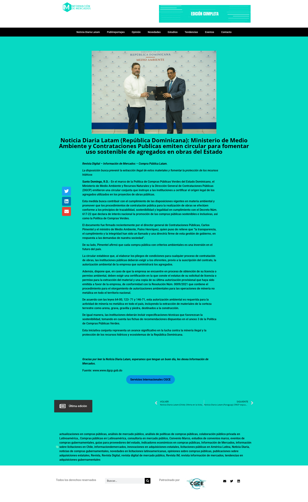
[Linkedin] (66, 201)
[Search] (147, 481)
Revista (95, 455)
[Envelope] (66, 211)
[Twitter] (66, 191)
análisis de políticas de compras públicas (171, 434)
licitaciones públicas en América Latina (205, 447)
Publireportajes (116, 32)
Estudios (173, 32)
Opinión (136, 32)
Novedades (154, 32)
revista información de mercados (202, 455)
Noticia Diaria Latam (88, 32)
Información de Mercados (217, 442)
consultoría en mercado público (148, 438)
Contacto (226, 32)
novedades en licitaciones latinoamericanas (138, 451)
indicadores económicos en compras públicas (170, 442)
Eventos (209, 32)
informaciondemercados (110, 447)
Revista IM (173, 455)
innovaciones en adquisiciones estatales (153, 447)
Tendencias (191, 32)
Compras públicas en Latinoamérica (103, 438)
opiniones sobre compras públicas (189, 451)
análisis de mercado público (126, 434)
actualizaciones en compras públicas (83, 434)
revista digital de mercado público (143, 455)
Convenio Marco (179, 438)
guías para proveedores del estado (117, 442)
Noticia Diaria (240, 447)
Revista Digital (111, 455)
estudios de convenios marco (210, 438)
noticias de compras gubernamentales (84, 451)
